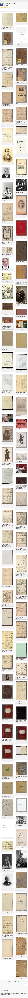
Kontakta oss (2, 992)
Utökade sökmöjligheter (14, 9)
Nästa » (25, 984)
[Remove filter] (8, 7)
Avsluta (26, 1)
